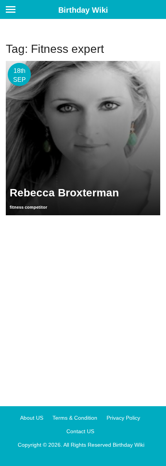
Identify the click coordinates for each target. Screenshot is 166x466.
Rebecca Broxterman (64, 193)
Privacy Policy (123, 418)
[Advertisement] (83, 308)
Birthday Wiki (83, 10)
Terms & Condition (75, 418)
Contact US (80, 431)
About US (31, 418)
